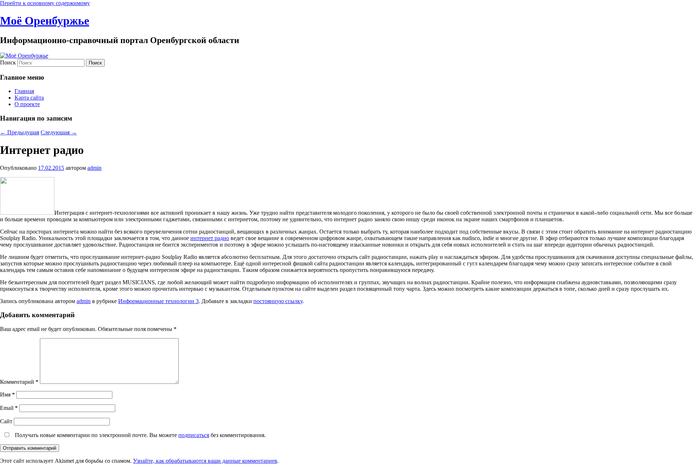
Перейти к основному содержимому (45, 3)
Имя (7, 394)
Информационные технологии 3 (158, 301)
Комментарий (19, 382)
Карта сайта (29, 98)
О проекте (27, 104)
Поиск (8, 62)
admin (94, 168)
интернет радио (209, 238)
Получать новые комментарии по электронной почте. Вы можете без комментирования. (139, 435)
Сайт (6, 421)
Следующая (59, 132)
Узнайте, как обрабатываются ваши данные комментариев (205, 461)
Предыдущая (19, 132)
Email (9, 408)
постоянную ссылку (277, 301)
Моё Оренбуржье (44, 20)
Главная (24, 91)
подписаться (193, 435)
